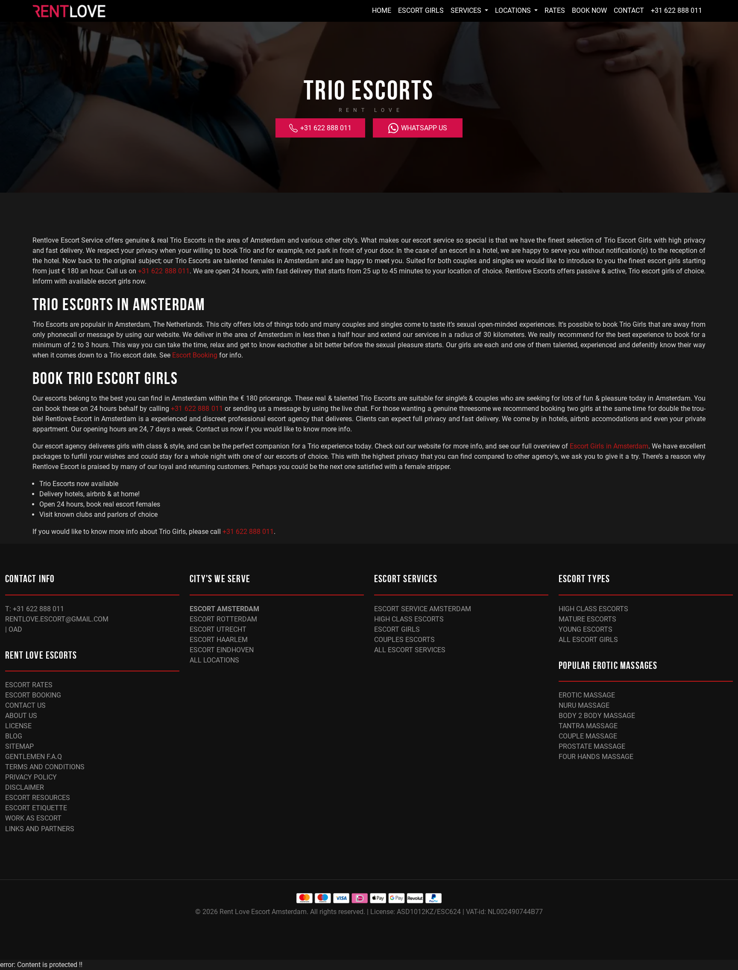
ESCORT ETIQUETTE (36, 808)
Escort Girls (421, 10)
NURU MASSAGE (584, 705)
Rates (555, 10)
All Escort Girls (588, 640)
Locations (514, 10)
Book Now (589, 10)
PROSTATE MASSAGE (592, 746)
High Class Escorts (409, 619)
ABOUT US (21, 716)
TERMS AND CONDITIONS (45, 767)
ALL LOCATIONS (214, 660)
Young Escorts (585, 629)
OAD (15, 629)
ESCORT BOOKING (33, 695)
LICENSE (18, 726)
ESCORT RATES (29, 685)
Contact (629, 10)
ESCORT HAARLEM (219, 640)
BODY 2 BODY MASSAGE (597, 716)
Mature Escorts (587, 619)
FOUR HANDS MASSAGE (596, 757)
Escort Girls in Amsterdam (609, 446)
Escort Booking (194, 355)
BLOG (13, 736)
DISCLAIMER (24, 787)
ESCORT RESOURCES (37, 798)
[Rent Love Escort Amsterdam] (68, 11)
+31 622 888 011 (676, 10)
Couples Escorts (404, 640)
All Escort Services (409, 650)
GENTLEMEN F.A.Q (33, 757)
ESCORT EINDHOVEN (222, 650)
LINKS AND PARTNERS (39, 829)
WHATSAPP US (423, 128)
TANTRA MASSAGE (588, 726)
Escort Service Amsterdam (422, 609)
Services (467, 10)
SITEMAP (19, 746)
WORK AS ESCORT (33, 818)
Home (381, 10)
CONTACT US (25, 705)
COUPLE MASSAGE (588, 736)
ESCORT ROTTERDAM (223, 619)
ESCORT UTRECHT (218, 629)
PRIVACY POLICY (31, 777)
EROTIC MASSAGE (587, 695)
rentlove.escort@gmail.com (56, 619)
